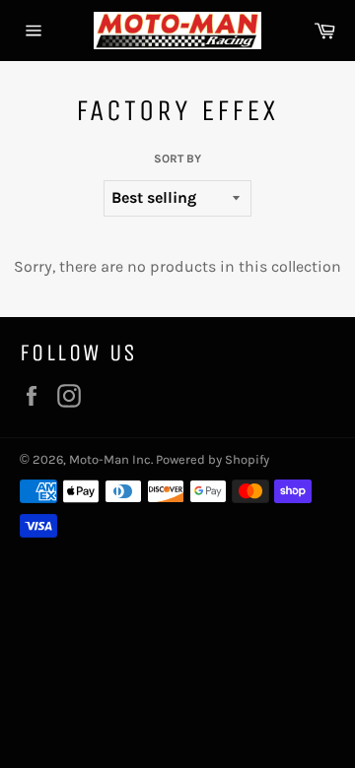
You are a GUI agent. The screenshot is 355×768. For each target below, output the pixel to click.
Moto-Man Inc (110, 459)
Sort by (177, 158)
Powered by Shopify (212, 459)
